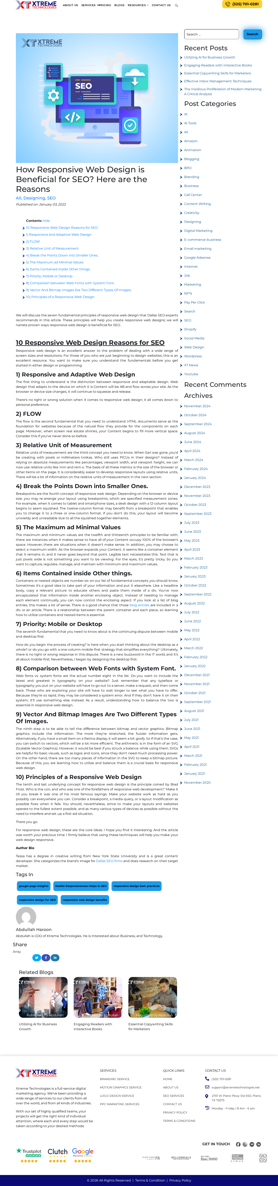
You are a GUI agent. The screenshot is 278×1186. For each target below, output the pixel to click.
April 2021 (191, 747)
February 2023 (195, 567)
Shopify (190, 329)
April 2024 (192, 451)
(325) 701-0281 (245, 4)
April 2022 (192, 639)
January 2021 (194, 774)
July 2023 (191, 523)
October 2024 (195, 415)
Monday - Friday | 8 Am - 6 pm (232, 1108)
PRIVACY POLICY (175, 1112)
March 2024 (193, 460)
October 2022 (195, 585)
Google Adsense (197, 258)
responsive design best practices (137, 886)
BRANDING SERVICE (114, 1079)
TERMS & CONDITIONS (179, 1121)
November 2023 (197, 496)
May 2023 (191, 540)
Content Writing (197, 204)
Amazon (191, 141)
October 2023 (195, 505)
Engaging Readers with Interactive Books (218, 65)
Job (187, 275)
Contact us (161, 5)
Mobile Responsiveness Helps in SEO (81, 886)
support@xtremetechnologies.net (234, 1087)
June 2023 (192, 532)
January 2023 (195, 576)
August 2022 (194, 603)
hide (46, 221)
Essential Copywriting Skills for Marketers (217, 73)
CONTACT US (172, 1104)
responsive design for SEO (37, 899)
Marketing (192, 284)
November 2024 (197, 406)
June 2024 (192, 442)
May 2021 (191, 738)
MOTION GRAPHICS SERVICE (120, 1087)
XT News (191, 365)
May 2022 (191, 630)
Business (191, 186)
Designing (34, 198)
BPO (188, 168)
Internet (191, 266)
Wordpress (193, 356)
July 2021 (191, 720)
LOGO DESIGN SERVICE (117, 1096)
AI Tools (190, 123)
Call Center (193, 195)
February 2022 (195, 657)
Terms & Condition (150, 1180)
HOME (167, 1079)
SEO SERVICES (173, 1096)
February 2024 (196, 469)
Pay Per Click (194, 302)
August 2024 (194, 433)
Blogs (119, 5)
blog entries (139, 605)
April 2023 (192, 549)
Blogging (191, 159)
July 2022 (191, 612)
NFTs (188, 293)
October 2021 (195, 693)
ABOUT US (170, 1087)
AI (185, 114)
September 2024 (198, 424)
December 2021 (197, 675)
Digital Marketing (198, 231)
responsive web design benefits (85, 899)
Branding (191, 177)
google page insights (33, 886)
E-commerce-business (202, 240)
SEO (51, 198)
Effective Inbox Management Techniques (218, 81)
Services (88, 5)
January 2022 (195, 666)
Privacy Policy (180, 1180)
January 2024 (195, 478)
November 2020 (197, 782)
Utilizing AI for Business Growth (209, 57)
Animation (192, 150)
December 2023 (197, 487)
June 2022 (192, 621)
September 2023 (197, 514)
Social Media (194, 338)
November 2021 (197, 684)
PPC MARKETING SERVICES (119, 1104)
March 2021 (193, 756)
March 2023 (193, 558)
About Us (70, 5)
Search (189, 311)
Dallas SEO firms (109, 861)
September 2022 (197, 594)
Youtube (191, 374)
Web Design (194, 347)
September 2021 (197, 702)
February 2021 (195, 765)
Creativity (191, 213)
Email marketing (197, 249)
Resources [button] (137, 5)
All (19, 198)
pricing (105, 5)
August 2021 (194, 711)
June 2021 (192, 729)
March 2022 (193, 648)
